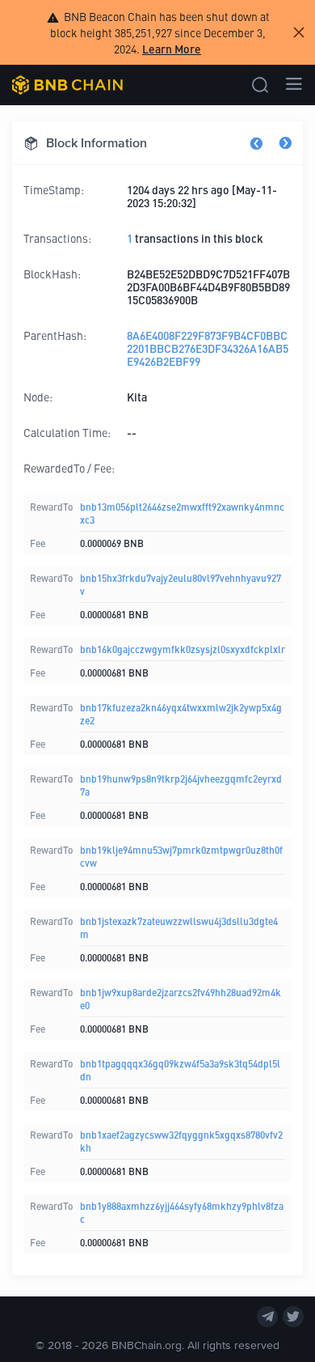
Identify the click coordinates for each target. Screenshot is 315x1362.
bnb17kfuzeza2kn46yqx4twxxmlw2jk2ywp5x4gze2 (181, 713)
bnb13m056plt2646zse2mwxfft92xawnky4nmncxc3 (182, 512)
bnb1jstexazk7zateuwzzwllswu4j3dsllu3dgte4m (179, 927)
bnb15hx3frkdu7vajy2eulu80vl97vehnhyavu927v (180, 584)
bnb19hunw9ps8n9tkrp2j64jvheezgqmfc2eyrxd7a (181, 784)
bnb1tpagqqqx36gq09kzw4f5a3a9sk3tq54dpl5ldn (180, 1069)
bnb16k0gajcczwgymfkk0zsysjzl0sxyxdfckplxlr (182, 649)
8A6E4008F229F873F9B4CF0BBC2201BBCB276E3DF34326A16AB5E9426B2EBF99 (207, 348)
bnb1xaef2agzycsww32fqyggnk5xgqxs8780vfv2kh (181, 1140)
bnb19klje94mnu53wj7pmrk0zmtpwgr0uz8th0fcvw (181, 855)
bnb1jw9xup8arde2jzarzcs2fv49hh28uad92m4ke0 (180, 998)
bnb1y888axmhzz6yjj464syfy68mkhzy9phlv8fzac (182, 1212)
